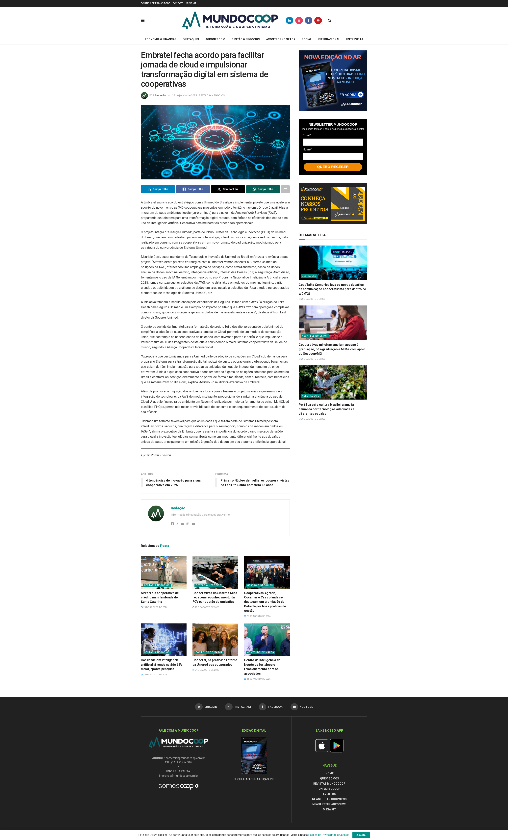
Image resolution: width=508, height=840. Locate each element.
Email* (307, 135)
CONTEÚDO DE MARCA (209, 652)
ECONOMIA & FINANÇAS (160, 39)
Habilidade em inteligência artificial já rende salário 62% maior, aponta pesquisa (162, 664)
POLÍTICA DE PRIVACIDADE (155, 3)
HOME (329, 773)
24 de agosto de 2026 (206, 670)
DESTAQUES (191, 39)
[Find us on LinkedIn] (289, 20)
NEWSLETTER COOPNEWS (329, 799)
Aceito (361, 834)
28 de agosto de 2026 (155, 607)
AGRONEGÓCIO (215, 39)
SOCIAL (307, 39)
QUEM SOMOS (329, 778)
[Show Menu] (142, 20)
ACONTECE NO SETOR (280, 39)
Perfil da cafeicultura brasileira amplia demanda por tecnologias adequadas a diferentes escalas (326, 409)
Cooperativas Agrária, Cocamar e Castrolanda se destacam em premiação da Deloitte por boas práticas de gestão (265, 602)
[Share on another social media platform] (285, 189)
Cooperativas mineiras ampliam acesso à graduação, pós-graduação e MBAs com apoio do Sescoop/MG (332, 349)
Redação (160, 95)
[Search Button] (329, 20)
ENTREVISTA (354, 39)
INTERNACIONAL (329, 39)
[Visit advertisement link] (333, 80)
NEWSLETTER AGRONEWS (329, 804)
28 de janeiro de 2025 (184, 95)
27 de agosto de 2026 (206, 607)
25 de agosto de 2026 (155, 674)
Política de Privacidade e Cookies (328, 834)
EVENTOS (329, 794)
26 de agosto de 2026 (258, 616)
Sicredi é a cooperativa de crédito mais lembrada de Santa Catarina (160, 597)
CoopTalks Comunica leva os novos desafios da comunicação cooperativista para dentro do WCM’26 (332, 289)
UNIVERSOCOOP (329, 788)
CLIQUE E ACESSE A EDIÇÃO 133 (254, 779)
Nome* (307, 149)
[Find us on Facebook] (308, 20)
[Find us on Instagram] (299, 20)
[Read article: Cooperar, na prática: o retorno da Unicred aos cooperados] (215, 639)
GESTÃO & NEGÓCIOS (246, 39)
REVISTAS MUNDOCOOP (329, 783)
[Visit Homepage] (230, 20)
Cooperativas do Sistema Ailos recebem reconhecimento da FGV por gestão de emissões (214, 597)
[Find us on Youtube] (318, 20)
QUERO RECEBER (333, 167)
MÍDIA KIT (191, 3)
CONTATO (178, 3)
